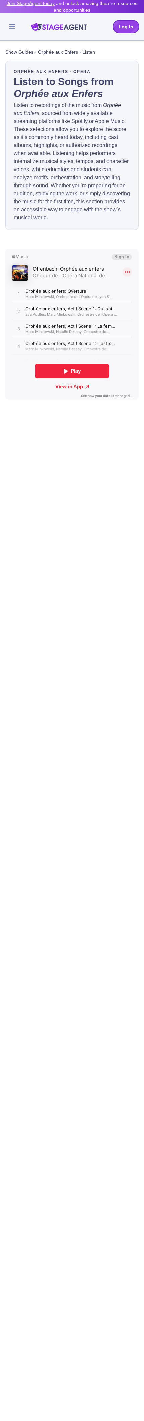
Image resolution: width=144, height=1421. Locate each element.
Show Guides (19, 52)
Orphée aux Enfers (58, 52)
